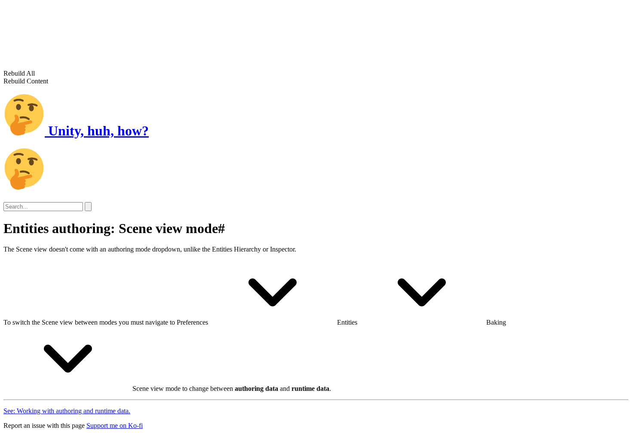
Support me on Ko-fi (114, 425)
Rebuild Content (25, 81)
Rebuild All (19, 73)
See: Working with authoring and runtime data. (66, 411)
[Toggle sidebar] (88, 206)
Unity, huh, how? (97, 130)
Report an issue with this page (44, 425)
